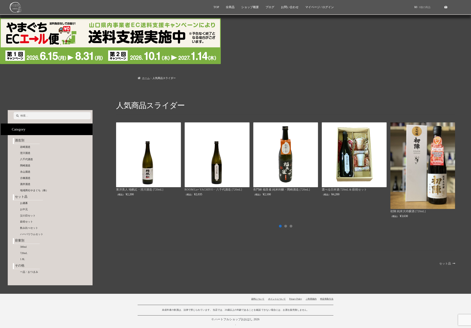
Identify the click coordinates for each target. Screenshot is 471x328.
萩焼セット (26, 221)
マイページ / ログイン (319, 7)
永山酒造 (26, 171)
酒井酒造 (25, 184)
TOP (216, 7)
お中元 (24, 209)
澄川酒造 (25, 153)
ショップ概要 (250, 7)
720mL (24, 253)
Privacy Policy (295, 299)
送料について (257, 299)
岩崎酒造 (25, 147)
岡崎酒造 (25, 165)
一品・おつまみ (29, 272)
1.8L (22, 259)
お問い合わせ (290, 7)
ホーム (146, 78)
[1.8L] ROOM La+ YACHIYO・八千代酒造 (143, 189)
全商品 (230, 7)
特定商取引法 (326, 299)
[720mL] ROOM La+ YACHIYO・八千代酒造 (282, 189)
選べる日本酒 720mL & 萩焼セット (412, 189)
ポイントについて (277, 299)
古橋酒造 (25, 178)
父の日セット (28, 215)
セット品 (445, 264)
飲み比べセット (29, 228)
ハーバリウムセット (31, 234)
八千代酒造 (26, 159)
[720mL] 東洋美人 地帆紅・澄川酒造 (208, 189)
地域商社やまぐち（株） (34, 190)
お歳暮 (24, 203)
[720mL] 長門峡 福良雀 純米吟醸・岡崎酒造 (350, 189)
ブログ (269, 7)
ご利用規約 (311, 299)
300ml (23, 247)
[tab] (291, 226)
